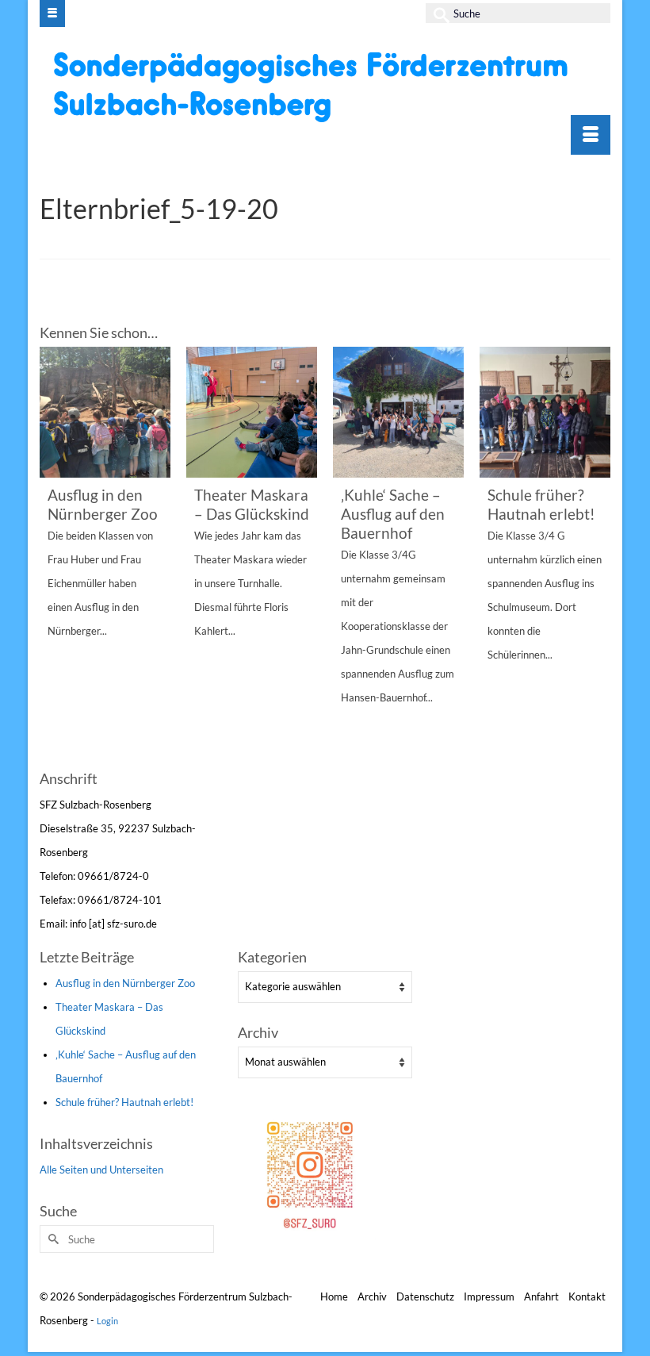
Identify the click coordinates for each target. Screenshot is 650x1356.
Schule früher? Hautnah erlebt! (124, 1102)
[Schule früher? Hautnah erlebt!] (545, 412)
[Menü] (590, 135)
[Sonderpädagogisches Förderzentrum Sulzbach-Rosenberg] (327, 86)
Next (596, 556)
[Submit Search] (437, 13)
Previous (53, 556)
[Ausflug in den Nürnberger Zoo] (105, 412)
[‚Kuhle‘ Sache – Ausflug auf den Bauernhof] (398, 412)
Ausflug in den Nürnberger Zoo (125, 983)
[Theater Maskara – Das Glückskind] (251, 412)
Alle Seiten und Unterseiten (101, 1169)
